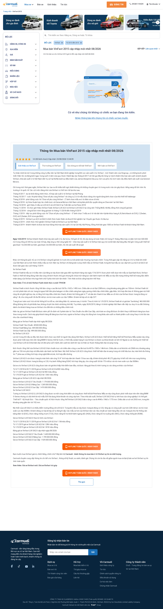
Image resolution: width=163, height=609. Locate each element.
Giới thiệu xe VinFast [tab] (27, 166)
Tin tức (63, 4)
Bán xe (40, 4)
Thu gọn (81, 482)
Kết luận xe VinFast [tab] (106, 166)
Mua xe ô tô (52, 565)
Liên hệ (76, 578)
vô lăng (28, 354)
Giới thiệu (51, 4)
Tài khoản (153, 4)
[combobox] (102, 35)
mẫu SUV (45, 397)
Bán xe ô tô (52, 569)
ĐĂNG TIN (118, 4)
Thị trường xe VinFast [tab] (51, 166)
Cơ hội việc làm (106, 582)
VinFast (15, 11)
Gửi (92, 552)
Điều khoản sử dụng (108, 578)
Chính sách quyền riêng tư (110, 574)
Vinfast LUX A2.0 (91, 337)
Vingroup (124, 173)
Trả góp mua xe (80, 569)
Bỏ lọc (48, 42)
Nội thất (16, 408)
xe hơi (76, 411)
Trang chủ (7, 11)
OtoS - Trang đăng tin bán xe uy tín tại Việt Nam (139, 567)
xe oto (18, 366)
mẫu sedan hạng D (76, 340)
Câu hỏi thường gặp (82, 574)
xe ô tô (32, 273)
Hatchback (126, 213)
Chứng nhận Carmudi (108, 586)
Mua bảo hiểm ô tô (81, 565)
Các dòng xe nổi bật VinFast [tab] (79, 166)
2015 (20, 11)
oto (49, 458)
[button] (21, 44)
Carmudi (69, 454)
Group (95, 605)
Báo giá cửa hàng (54, 578)
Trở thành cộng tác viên (57, 574)
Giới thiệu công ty (107, 565)
